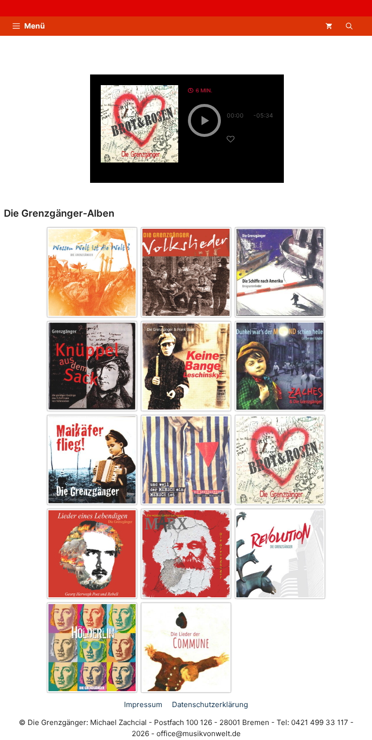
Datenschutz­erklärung (210, 704)
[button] (349, 26)
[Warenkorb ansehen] (329, 26)
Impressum (143, 704)
